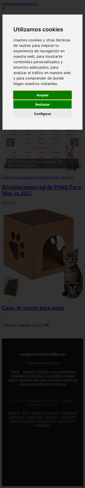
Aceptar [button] (42, 95)
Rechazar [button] (42, 104)
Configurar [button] (42, 114)
